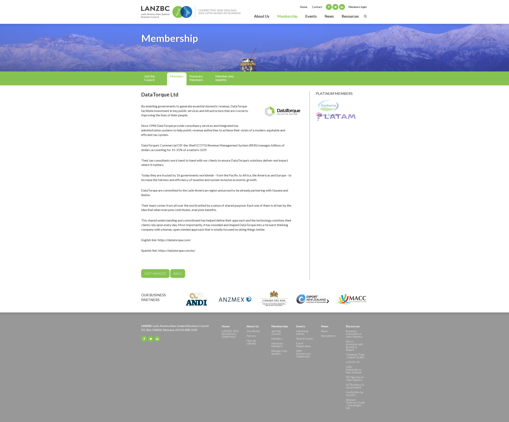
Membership (287, 16)
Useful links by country (354, 393)
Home (303, 7)
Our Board (253, 331)
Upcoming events (302, 332)
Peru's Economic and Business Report (354, 345)
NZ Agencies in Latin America (355, 378)
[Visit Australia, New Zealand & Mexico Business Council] (235, 299)
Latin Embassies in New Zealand (353, 369)
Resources (350, 16)
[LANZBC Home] (191, 12)
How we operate (251, 342)
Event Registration (303, 345)
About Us (261, 16)
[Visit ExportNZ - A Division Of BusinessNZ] (312, 299)
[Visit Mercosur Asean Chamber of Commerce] (351, 299)
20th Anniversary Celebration (303, 353)
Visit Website (155, 273)
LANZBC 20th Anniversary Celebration (230, 333)
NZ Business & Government (355, 386)
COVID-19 (352, 362)
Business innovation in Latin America (354, 333)
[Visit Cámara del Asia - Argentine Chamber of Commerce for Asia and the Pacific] (273, 299)
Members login (358, 7)
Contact (317, 7)
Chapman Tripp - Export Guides (355, 356)
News (329, 16)
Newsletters (328, 335)
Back (177, 273)
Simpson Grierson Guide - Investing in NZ (355, 404)
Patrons (251, 335)
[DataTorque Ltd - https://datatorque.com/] (282, 111)
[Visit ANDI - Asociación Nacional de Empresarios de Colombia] (196, 299)
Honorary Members (196, 78)
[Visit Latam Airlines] (342, 118)
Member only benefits (224, 78)
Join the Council (149, 78)
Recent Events (305, 338)
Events (311, 16)
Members (177, 76)
